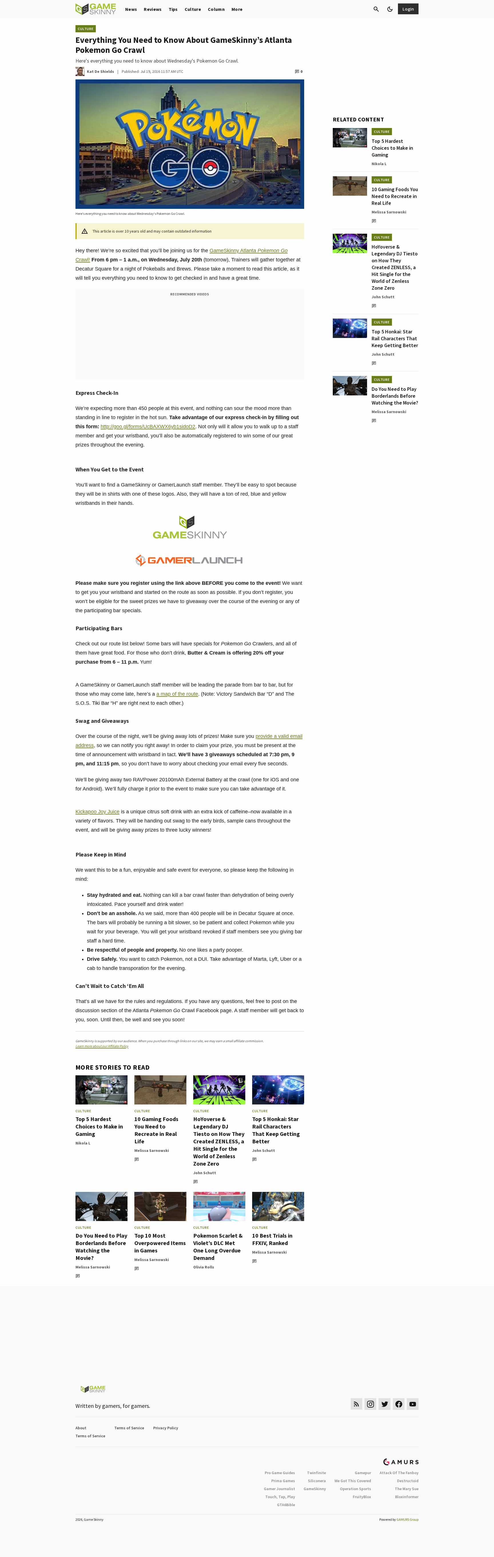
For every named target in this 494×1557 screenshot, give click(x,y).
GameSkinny (315, 1488)
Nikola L (82, 1143)
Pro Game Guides (280, 1472)
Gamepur (363, 1472)
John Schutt (204, 1172)
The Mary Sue (407, 1488)
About (80, 1427)
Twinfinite (316, 1472)
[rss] (356, 1404)
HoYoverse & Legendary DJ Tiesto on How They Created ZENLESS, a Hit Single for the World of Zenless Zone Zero (218, 1141)
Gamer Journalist (279, 1488)
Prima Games (283, 1480)
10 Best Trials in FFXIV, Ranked (272, 1239)
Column (216, 9)
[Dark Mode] (390, 9)
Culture (193, 9)
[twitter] (385, 1404)
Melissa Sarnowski (151, 1150)
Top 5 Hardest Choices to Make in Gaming (99, 1126)
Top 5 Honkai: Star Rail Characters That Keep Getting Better (276, 1130)
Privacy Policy (165, 1427)
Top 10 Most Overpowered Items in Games (160, 1243)
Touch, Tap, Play (280, 1496)
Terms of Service (129, 1427)
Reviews (153, 9)
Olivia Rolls (203, 1267)
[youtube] (413, 1404)
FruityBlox (362, 1496)
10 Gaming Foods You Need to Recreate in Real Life (156, 1130)
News (131, 9)
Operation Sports (355, 1488)
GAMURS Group (408, 1519)
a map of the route (177, 694)
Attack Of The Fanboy (399, 1472)
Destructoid (408, 1480)
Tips (173, 9)
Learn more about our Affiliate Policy (101, 1046)
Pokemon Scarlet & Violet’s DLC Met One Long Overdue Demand (218, 1246)
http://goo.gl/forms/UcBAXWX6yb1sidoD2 (148, 426)
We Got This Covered (352, 1480)
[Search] (376, 9)
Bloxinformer (407, 1496)
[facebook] (399, 1404)
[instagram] (370, 1404)
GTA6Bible (286, 1504)
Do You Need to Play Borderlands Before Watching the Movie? (101, 1246)
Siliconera (317, 1480)
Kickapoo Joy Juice (97, 811)
